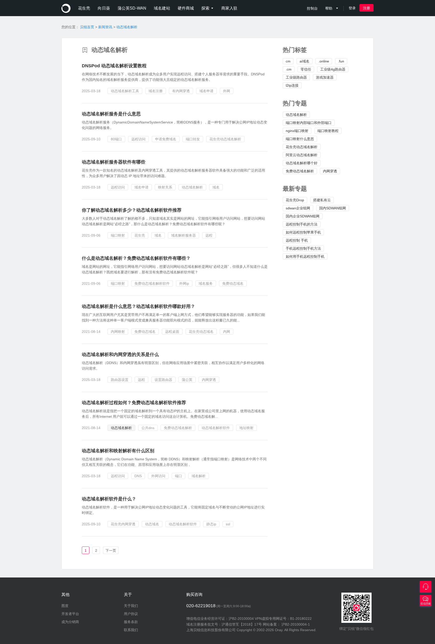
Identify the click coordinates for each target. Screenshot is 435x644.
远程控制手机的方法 (301, 224)
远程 (208, 235)
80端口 (116, 139)
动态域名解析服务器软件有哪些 (113, 162)
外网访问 (158, 476)
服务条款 (131, 622)
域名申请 (206, 91)
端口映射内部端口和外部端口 (309, 123)
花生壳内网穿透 (123, 524)
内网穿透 (330, 171)
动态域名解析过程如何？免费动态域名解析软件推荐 (134, 402)
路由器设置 (119, 380)
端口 (178, 476)
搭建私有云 (322, 200)
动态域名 (152, 524)
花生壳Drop (295, 200)
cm (288, 61)
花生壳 (139, 235)
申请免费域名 (165, 139)
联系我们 (131, 630)
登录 (352, 8)
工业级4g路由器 (332, 69)
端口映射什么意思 (300, 139)
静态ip (211, 524)
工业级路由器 (296, 77)
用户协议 (131, 614)
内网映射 (118, 332)
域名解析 (199, 476)
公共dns (147, 428)
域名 (216, 187)
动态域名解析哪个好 (301, 163)
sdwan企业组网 (298, 208)
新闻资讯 (105, 27)
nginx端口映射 (297, 131)
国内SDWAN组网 (332, 208)
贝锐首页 (87, 27)
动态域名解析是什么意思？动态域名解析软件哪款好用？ (138, 306)
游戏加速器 (325, 77)
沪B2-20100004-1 (295, 624)
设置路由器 (163, 380)
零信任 (306, 69)
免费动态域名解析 (300, 171)
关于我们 (131, 606)
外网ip (184, 283)
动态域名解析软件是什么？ (109, 498)
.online (323, 61)
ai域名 (304, 61)
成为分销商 (70, 622)
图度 (64, 606)
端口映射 (118, 235)
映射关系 (165, 187)
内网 (226, 332)
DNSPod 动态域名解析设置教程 (114, 65)
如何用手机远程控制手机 (305, 256)
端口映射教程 (328, 131)
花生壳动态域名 (201, 332)
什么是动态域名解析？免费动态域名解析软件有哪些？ (136, 258)
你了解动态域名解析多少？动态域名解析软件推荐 (132, 210)
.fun (341, 61)
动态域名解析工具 (125, 91)
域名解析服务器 (183, 235)
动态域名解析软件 (216, 428)
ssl (228, 524)
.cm (289, 69)
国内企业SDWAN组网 (302, 216)
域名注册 (156, 91)
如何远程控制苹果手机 (303, 232)
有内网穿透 (181, 91)
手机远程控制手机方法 (303, 248)
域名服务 (206, 283)
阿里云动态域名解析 (301, 155)
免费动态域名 (232, 283)
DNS (138, 476)
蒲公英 (187, 380)
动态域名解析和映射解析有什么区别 (118, 450)
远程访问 (138, 139)
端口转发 (193, 139)
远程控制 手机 (297, 240)
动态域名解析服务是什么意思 (111, 113)
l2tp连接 (292, 85)
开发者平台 (70, 614)
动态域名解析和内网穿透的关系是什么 (120, 354)
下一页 (110, 551)
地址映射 (246, 428)
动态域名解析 (126, 27)
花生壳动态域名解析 (301, 147)
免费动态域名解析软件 (152, 283)
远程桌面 (172, 332)
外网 (226, 91)
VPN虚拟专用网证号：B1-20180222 (283, 619)
